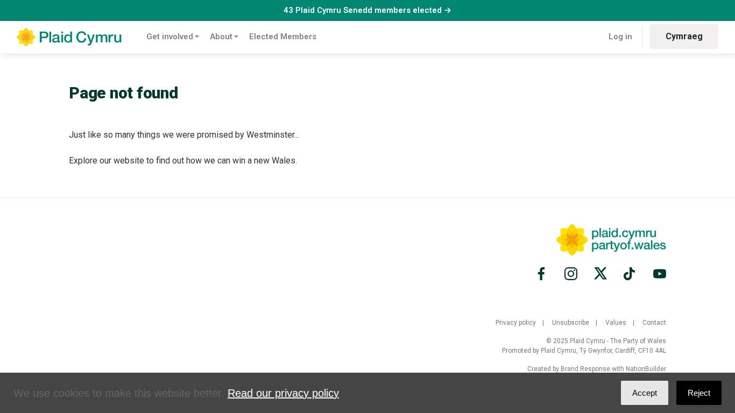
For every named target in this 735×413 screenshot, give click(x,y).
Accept (644, 392)
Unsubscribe (570, 322)
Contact (654, 322)
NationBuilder (646, 369)
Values (615, 322)
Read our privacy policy (283, 393)
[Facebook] (543, 273)
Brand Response (585, 369)
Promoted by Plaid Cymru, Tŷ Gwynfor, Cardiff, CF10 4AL (584, 350)
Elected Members (282, 36)
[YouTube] (658, 273)
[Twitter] (600, 273)
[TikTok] (630, 273)
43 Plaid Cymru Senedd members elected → (367, 10)
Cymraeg (684, 36)
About (221, 36)
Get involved (169, 36)
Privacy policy (516, 322)
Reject (699, 392)
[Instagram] (571, 273)
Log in (620, 36)
